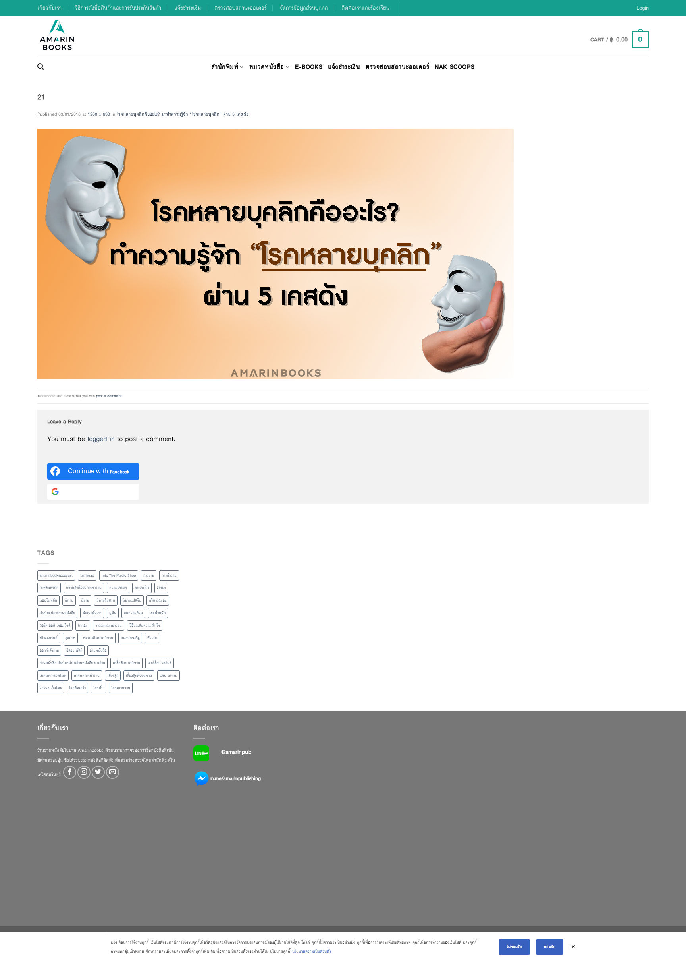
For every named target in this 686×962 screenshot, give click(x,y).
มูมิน (112, 613)
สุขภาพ (70, 638)
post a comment (109, 396)
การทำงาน (169, 575)
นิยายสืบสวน (105, 600)
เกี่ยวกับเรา (49, 7)
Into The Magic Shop (119, 575)
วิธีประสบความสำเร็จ (144, 625)
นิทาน (69, 600)
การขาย (148, 575)
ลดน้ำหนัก (158, 613)
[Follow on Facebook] (69, 772)
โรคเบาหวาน (120, 688)
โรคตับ (98, 688)
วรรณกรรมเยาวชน (108, 625)
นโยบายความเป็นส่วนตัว (311, 951)
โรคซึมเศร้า (77, 688)
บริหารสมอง (158, 600)
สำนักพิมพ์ (224, 66)
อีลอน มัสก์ (74, 650)
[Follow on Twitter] (98, 772)
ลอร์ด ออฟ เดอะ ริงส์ (55, 625)
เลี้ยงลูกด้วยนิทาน (139, 675)
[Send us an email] (112, 772)
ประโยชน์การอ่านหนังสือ (57, 613)
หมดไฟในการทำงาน (98, 638)
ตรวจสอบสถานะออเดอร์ (240, 7)
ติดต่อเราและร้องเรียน (365, 7)
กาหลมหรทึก (49, 588)
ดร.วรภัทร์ (142, 588)
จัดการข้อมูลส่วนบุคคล (304, 7)
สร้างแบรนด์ (49, 638)
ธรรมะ (161, 588)
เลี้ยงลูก (112, 675)
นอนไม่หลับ (48, 600)
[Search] (40, 67)
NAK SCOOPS (454, 66)
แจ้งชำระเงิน (187, 7)
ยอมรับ (549, 946)
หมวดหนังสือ (266, 66)
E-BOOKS (308, 66)
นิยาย (85, 600)
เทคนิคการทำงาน (87, 675)
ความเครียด (118, 588)
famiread (87, 575)
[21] (275, 253)
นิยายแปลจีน (132, 600)
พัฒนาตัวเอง (92, 613)
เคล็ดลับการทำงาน (126, 663)
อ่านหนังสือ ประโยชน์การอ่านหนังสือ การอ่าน (72, 663)
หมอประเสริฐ (130, 638)
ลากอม (83, 625)
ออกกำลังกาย (49, 650)
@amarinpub (236, 752)
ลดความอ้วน (133, 613)
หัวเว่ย (152, 638)
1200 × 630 (99, 114)
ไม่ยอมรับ (514, 946)
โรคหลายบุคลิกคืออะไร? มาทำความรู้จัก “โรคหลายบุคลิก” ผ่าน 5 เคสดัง (183, 114)
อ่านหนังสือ (98, 650)
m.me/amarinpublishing (235, 778)
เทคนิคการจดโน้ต (53, 675)
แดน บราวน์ (168, 675)
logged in (101, 439)
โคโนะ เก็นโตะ (51, 688)
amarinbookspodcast (56, 575)
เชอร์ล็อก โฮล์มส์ (160, 663)
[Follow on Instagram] (84, 772)
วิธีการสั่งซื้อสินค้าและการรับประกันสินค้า (118, 7)
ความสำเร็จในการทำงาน (84, 588)
